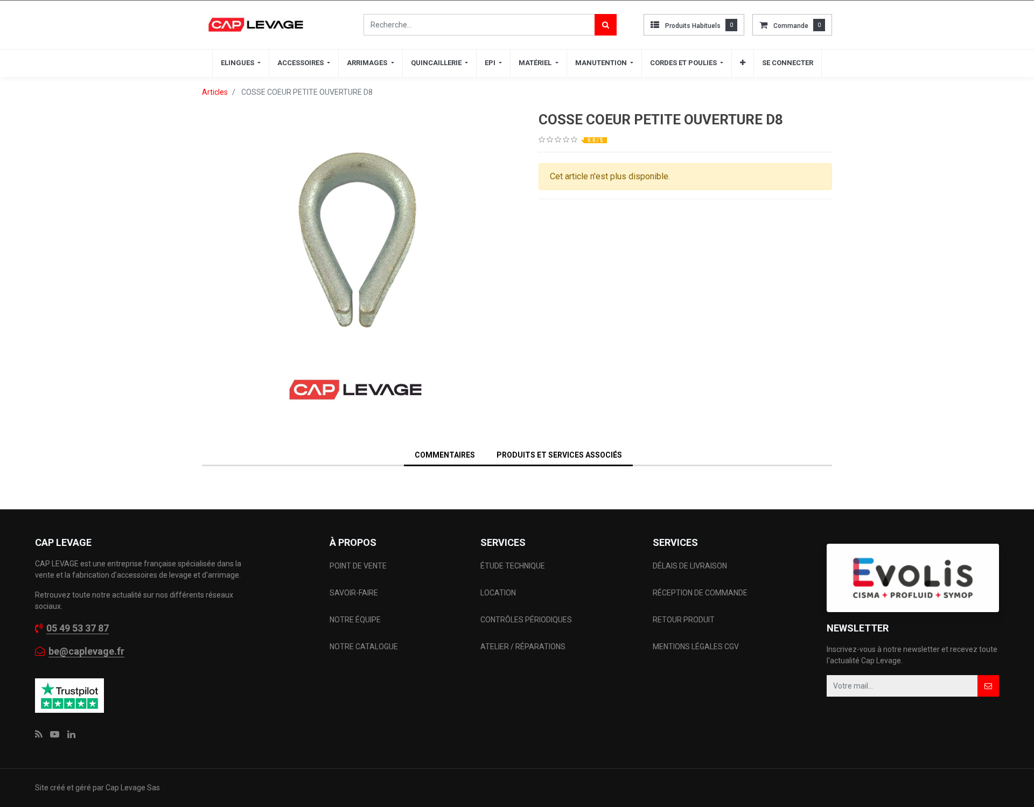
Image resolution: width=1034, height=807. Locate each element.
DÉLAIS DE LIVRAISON (691, 566)
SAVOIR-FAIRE (354, 592)
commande (790, 26)
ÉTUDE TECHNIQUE (513, 566)
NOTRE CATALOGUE (364, 646)
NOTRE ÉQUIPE (355, 619)
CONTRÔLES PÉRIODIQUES (526, 619)
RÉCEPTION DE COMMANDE (700, 592)
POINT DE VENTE (358, 566)
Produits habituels (693, 26)
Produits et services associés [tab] (559, 455)
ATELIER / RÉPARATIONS (522, 646)
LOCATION (499, 592)
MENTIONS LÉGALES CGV (696, 646)
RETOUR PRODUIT (684, 619)
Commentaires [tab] (445, 455)
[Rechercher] (606, 25)
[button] (742, 63)
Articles (215, 92)
